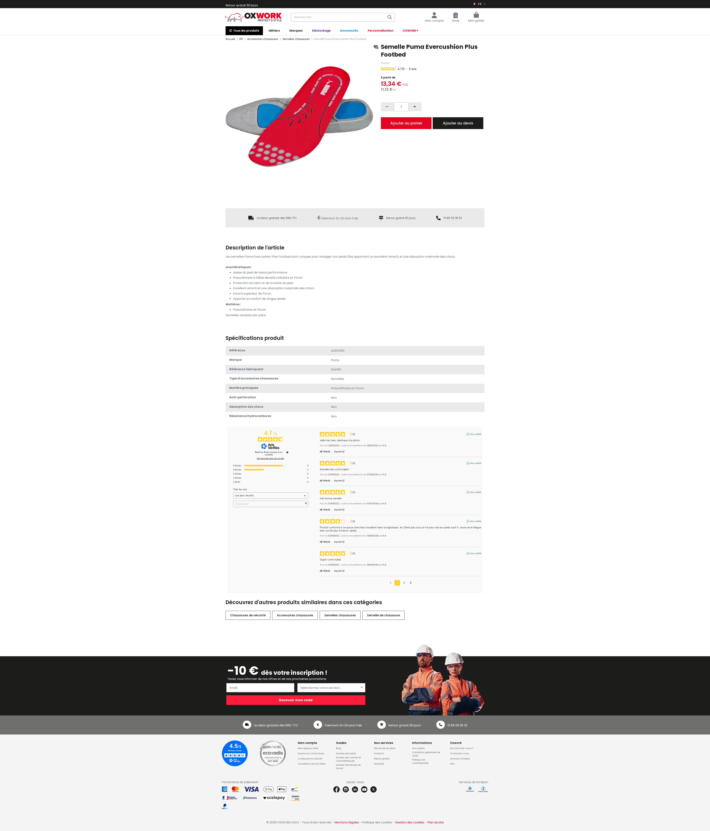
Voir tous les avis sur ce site (270, 458)
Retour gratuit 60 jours (400, 218)
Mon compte (434, 20)
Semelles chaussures (340, 615)
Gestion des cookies (409, 822)
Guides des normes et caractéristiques (348, 759)
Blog (338, 748)
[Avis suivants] (411, 583)
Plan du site (435, 822)
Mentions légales (346, 822)
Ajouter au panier (406, 123)
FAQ (452, 763)
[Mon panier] (476, 15)
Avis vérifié (475, 434)
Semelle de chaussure (383, 615)
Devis (455, 20)
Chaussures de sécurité (248, 615)
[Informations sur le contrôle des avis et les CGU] (287, 452)
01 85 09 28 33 (453, 218)
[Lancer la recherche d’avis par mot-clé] (306, 504)
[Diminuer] (387, 106)
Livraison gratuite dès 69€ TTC (277, 218)
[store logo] (253, 17)
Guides (341, 743)
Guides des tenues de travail (348, 766)
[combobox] (343, 17)
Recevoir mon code (296, 700)
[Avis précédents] (391, 582)
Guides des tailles (346, 753)
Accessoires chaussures (295, 615)
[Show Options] (362, 687)
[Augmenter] (415, 106)
